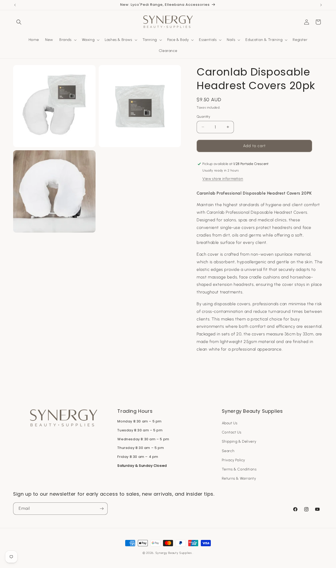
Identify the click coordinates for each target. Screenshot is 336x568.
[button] (19, 22)
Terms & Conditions (239, 469)
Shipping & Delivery (239, 441)
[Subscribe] (101, 508)
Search (228, 451)
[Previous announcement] (15, 5)
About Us (230, 423)
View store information (222, 178)
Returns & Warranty (239, 478)
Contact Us (232, 432)
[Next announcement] (321, 5)
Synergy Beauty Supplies (173, 553)
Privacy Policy (233, 460)
